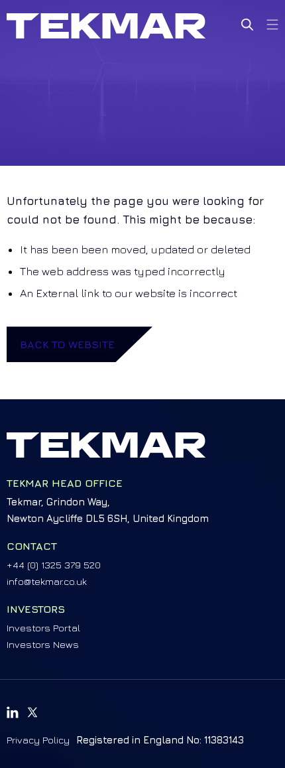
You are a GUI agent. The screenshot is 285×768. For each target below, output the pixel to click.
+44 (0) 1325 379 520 (54, 564)
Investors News (43, 644)
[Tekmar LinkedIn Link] (13, 712)
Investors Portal (43, 627)
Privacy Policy (38, 739)
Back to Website (67, 344)
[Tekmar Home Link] (106, 25)
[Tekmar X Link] (32, 712)
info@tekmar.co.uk (47, 581)
